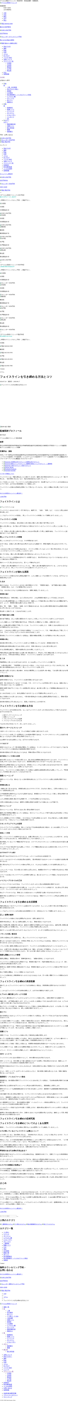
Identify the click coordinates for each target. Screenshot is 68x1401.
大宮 (5, 13)
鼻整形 (9, 91)
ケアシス (6, 1234)
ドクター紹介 (8, 57)
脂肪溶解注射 (11, 124)
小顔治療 (10, 1318)
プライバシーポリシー (11, 1395)
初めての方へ (8, 1356)
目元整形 (6, 1251)
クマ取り (6, 1232)
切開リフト (10, 126)
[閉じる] (0, 192)
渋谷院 (9, 65)
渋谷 (5, 15)
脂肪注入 (10, 102)
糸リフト (10, 100)
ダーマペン (10, 113)
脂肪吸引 (10, 131)
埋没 (5, 1249)
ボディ (6, 122)
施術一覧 (6, 1307)
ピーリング (10, 111)
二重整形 (6, 1243)
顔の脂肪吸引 (8, 1256)
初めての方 (7, 46)
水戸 (5, 18)
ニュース (6, 1369)
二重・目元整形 (12, 87)
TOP (5, 1293)
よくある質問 (8, 168)
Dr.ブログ (7, 56)
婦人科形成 (10, 128)
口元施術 (10, 1323)
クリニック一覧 (8, 61)
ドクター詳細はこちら (7, 473)
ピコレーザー (11, 115)
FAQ (5, 72)
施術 (5, 48)
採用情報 (6, 74)
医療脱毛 (10, 107)
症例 (5, 52)
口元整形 (10, 93)
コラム (6, 54)
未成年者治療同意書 (10, 1393)
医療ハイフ (10, 109)
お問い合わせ (8, 1388)
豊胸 (8, 129)
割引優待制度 (8, 167)
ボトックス (10, 98)
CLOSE (2, 77)
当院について (8, 59)
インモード (10, 117)
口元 (5, 1247)
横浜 (5, 16)
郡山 (5, 20)
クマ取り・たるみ (12, 1316)
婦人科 (6, 1349)
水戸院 (9, 69)
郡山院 (9, 70)
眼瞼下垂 (6, 1252)
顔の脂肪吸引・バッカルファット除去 (19, 94)
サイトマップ (8, 1397)
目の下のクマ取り (12, 89)
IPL (8, 119)
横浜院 (9, 67)
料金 (5, 50)
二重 (8, 1310)
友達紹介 (6, 165)
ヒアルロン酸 (11, 96)
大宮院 (9, 63)
